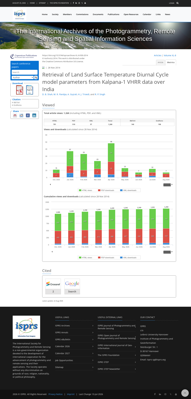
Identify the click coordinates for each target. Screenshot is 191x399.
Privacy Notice (55, 394)
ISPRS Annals (61, 332)
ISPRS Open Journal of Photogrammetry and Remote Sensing (117, 337)
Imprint (70, 394)
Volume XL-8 (170, 55)
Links (158, 14)
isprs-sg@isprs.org (156, 359)
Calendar (147, 14)
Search (72, 291)
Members (67, 14)
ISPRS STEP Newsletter (109, 369)
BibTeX (17, 102)
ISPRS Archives (62, 325)
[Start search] (36, 77)
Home (32, 3)
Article (160, 62)
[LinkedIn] (34, 115)
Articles (157, 55)
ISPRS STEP (103, 362)
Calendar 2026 (62, 346)
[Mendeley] (15, 115)
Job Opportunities (64, 360)
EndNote (17, 105)
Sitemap (42, 3)
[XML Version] (29, 89)
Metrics (170, 62)
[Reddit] (21, 115)
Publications (113, 14)
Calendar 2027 (62, 353)
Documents (98, 14)
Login (171, 3)
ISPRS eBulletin (62, 339)
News (167, 14)
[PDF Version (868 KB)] (19, 89)
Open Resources (131, 14)
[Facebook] (28, 115)
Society (55, 14)
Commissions (82, 14)
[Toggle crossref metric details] (53, 283)
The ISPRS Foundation (59, 3)
